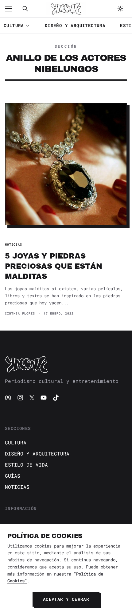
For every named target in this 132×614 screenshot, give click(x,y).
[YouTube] (44, 398)
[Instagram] (20, 398)
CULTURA (14, 25)
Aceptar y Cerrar (66, 599)
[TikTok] (56, 398)
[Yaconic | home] (66, 364)
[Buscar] (25, 8)
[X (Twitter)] (31, 397)
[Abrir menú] (11, 8)
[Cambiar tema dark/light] (120, 8)
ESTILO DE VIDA (26, 464)
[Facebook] (8, 398)
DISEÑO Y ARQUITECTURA (75, 25)
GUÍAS (12, 475)
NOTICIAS (17, 487)
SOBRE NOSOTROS (26, 522)
